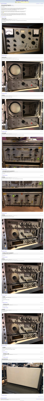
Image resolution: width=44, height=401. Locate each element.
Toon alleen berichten (38, 3)
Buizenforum (23, 1)
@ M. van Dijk (16, 19)
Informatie (17, 1)
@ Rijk (16, 354)
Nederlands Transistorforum (22, 0)
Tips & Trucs (20, 1)
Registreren (20, 2)
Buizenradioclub (27, 1)
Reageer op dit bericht (4, 55)
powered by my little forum (22, 400)
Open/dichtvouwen (41, 3)
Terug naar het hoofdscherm (4, 3)
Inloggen (17, 2)
